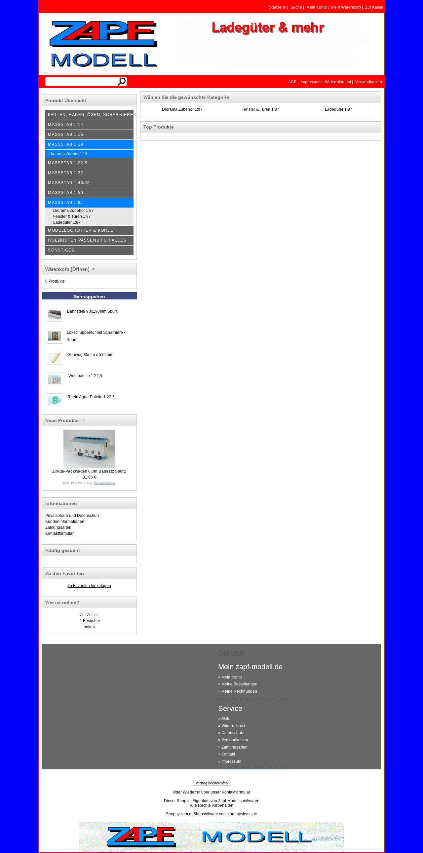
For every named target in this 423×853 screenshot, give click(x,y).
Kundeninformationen (64, 521)
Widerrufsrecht (234, 725)
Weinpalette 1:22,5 (85, 375)
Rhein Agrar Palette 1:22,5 (91, 397)
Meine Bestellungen (239, 684)
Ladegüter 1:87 (338, 109)
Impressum (231, 761)
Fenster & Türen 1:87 (260, 109)
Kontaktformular (59, 533)
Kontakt (228, 754)
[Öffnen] (79, 269)
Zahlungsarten (58, 527)
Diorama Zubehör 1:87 (182, 109)
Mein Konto (231, 677)
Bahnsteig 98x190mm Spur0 (92, 311)
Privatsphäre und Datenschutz (72, 515)
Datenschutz (232, 732)
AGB (225, 718)
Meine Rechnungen (239, 691)
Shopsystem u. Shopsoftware (192, 814)
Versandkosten (234, 740)
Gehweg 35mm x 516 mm (90, 354)
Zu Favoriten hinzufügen (89, 585)
